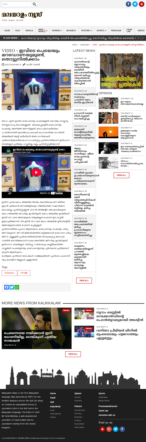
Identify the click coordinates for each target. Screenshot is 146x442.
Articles (77, 397)
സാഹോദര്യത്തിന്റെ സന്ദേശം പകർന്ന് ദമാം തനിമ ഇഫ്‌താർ (86, 98)
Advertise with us (107, 415)
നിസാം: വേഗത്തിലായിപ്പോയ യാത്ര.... (132, 163)
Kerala (29, 31)
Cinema (77, 420)
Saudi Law (129, 30)
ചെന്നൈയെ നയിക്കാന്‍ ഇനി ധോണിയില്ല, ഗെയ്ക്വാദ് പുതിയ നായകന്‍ (30, 337)
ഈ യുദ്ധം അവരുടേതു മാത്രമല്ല (132, 103)
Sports (102, 393)
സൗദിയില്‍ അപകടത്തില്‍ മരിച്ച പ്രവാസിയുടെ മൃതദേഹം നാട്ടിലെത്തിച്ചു (83, 228)
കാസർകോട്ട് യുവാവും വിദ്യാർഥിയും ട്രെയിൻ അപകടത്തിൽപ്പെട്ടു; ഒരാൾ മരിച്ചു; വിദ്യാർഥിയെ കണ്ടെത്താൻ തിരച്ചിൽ (87, 72)
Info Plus (78, 414)
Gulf (17, 31)
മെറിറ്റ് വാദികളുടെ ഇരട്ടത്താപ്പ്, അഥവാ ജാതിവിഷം (131, 118)
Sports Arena (104, 401)
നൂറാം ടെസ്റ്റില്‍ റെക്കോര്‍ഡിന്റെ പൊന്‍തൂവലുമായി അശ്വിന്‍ (119, 316)
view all (84, 281)
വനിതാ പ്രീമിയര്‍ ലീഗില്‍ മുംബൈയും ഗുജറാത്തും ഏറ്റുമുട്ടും (117, 334)
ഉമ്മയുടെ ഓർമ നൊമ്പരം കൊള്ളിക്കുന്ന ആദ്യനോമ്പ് (129, 134)
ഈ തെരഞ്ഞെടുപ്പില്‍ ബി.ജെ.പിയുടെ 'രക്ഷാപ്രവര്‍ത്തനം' (132, 149)
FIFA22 (24, 273)
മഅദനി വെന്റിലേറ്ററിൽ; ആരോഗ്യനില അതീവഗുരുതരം (84, 133)
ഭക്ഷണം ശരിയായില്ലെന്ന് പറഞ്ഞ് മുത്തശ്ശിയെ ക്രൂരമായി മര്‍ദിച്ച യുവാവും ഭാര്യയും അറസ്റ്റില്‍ (83, 257)
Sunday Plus (79, 410)
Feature (78, 406)
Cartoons (78, 401)
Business (71, 31)
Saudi (7, 31)
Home (74, 45)
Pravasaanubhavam (108, 406)
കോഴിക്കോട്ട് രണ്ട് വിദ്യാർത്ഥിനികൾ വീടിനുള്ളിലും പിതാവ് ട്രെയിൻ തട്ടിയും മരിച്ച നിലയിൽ (85, 203)
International (55, 414)
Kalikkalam (84, 45)
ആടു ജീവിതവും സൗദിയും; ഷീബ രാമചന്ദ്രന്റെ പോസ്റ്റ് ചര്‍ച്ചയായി (84, 155)
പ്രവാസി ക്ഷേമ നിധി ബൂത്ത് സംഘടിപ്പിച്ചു (83, 116)
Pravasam (116, 31)
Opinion (77, 393)
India (52, 410)
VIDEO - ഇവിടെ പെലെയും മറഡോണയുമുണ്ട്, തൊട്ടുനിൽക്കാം (31, 55)
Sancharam (79, 427)
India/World (55, 406)
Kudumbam (79, 424)
